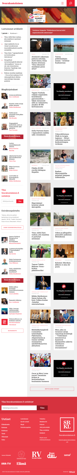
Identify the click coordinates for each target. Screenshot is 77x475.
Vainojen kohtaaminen (63, 325)
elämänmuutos (37, 228)
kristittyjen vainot (38, 198)
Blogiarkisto (12, 330)
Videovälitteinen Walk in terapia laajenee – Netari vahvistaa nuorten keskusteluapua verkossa (62, 139)
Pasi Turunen (13, 130)
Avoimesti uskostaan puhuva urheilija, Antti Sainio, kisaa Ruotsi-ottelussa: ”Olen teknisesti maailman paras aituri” (40, 63)
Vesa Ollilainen (13, 263)
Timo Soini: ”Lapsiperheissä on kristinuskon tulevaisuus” (13, 55)
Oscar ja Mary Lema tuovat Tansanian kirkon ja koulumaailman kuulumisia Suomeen (40, 377)
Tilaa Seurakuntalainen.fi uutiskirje (10, 193)
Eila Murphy (13, 118)
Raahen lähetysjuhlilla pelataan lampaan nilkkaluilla (62, 174)
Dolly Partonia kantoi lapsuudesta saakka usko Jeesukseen (40, 133)
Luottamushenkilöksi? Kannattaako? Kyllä (16, 250)
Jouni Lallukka (13, 294)
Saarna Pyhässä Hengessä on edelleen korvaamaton (14, 239)
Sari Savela (12, 254)
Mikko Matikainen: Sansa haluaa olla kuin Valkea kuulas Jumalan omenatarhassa (40, 300)
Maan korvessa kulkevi (14, 167)
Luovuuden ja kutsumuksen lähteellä (13, 177)
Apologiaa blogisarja (15, 314)
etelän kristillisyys (38, 260)
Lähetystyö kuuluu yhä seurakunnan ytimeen (15, 157)
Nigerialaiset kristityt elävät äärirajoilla (38, 205)
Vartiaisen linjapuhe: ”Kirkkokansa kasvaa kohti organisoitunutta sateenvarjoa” (48, 31)
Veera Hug (12, 161)
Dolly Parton (36, 128)
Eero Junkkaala (14, 97)
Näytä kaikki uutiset (52, 389)
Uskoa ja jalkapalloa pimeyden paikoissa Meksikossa (63, 235)
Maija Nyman (13, 170)
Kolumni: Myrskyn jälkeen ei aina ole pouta (63, 265)
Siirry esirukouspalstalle (12, 227)
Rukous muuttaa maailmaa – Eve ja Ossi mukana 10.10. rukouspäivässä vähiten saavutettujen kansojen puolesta (13, 77)
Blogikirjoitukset (10, 89)
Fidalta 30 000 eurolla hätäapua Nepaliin (38, 170)
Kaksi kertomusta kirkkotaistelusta (15, 260)
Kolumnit (58, 260)
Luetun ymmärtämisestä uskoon (14, 144)
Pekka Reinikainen (15, 107)
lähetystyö (59, 54)
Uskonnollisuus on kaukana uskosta (15, 319)
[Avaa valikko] (62, 3)
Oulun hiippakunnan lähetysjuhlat (62, 166)
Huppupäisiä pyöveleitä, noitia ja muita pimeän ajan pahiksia (15, 125)
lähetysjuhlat (37, 369)
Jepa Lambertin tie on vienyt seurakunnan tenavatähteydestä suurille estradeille (13, 47)
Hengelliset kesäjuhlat (40, 292)
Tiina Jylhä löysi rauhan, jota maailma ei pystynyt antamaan (12, 39)
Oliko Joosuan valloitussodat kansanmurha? (14, 310)
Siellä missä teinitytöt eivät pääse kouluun (16, 114)
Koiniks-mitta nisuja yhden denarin (16, 104)
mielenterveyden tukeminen (61, 128)
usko (33, 54)
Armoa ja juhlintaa (15, 95)
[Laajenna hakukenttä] (71, 3)
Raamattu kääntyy (15, 300)
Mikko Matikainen (15, 181)
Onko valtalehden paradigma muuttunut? (15, 270)
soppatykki (35, 90)
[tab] (5, 33)
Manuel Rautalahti (15, 243)
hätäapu (35, 165)
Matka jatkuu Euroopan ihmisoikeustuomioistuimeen (16, 289)
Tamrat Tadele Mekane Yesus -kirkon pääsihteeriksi (38, 267)
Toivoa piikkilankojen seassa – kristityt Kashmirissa (62, 60)
